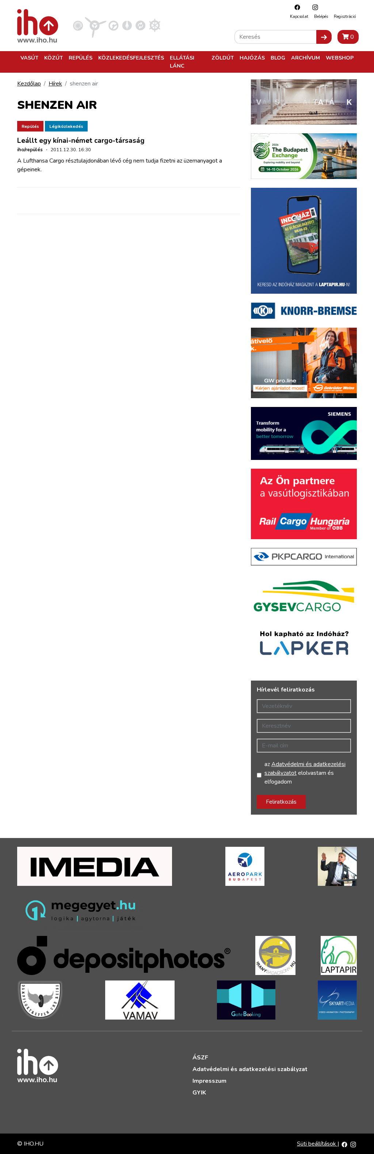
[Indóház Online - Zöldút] (140, 25)
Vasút (29, 57)
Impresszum (209, 1081)
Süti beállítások (317, 1144)
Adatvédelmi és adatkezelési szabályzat (250, 1069)
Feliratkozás (281, 802)
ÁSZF (200, 1058)
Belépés (321, 16)
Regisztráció (345, 16)
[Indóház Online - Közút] (113, 25)
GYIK (199, 1093)
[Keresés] (324, 37)
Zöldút (222, 57)
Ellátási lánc (182, 61)
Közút (53, 57)
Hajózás (252, 57)
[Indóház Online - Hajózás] (154, 25)
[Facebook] (295, 7)
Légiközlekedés (66, 126)
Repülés (80, 57)
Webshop (340, 57)
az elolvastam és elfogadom (305, 773)
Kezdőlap (29, 84)
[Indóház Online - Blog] (127, 25)
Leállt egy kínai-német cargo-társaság (81, 140)
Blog (278, 57)
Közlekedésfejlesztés (131, 57)
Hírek (55, 84)
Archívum (305, 57)
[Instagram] (313, 7)
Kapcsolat (299, 16)
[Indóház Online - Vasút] (78, 25)
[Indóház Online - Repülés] (96, 25)
